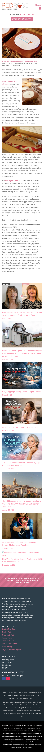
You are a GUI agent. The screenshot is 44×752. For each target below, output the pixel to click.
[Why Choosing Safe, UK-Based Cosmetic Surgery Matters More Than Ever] (22, 526)
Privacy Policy (7, 638)
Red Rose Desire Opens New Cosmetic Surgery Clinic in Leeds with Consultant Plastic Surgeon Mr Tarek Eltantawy (22, 353)
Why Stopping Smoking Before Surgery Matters (21, 392)
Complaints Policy (8, 635)
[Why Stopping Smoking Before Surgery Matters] (22, 375)
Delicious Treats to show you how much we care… (20, 62)
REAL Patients (31, 63)
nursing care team (11, 181)
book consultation (26, 581)
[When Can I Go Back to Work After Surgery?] (22, 411)
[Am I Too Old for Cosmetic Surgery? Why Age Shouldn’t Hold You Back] (22, 446)
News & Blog (7, 647)
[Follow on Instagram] (8, 678)
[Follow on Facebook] (4, 678)
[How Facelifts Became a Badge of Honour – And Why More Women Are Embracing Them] (22, 296)
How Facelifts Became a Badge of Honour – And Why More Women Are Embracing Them (22, 313)
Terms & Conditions (9, 641)
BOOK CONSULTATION (22, 19)
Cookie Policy (7, 632)
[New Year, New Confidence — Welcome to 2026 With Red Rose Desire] (22, 554)
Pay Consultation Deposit (11, 650)
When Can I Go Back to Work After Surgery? (20, 427)
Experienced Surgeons (17, 579)
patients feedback (22, 580)
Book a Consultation (9, 644)
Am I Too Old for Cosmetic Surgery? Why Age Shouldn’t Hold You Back (21, 464)
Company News (19, 63)
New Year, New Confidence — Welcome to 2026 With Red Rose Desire (22, 560)
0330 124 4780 (27, 14)
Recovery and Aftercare (11, 65)
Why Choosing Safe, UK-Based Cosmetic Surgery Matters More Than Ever (19, 543)
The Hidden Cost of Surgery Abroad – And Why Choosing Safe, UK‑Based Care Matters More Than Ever (21, 504)
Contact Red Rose (9, 629)
